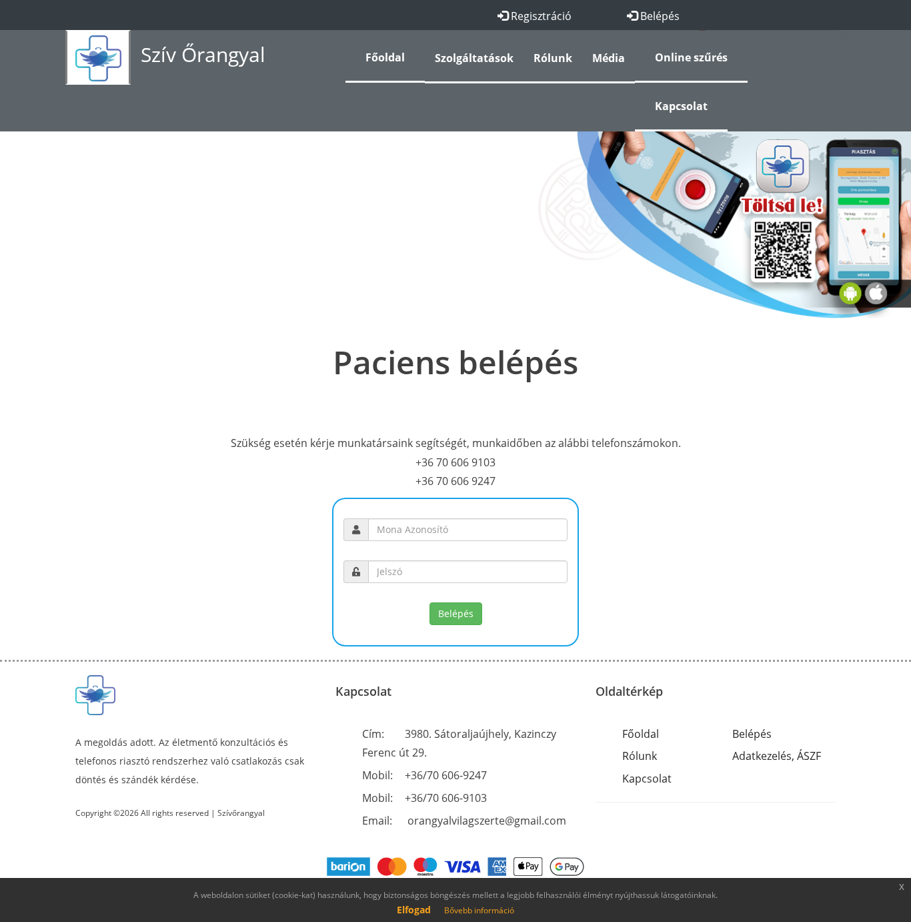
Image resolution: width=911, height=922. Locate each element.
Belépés (659, 16)
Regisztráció (540, 16)
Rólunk (639, 756)
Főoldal (640, 734)
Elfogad (414, 909)
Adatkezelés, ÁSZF (776, 756)
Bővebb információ (479, 910)
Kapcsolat (647, 778)
